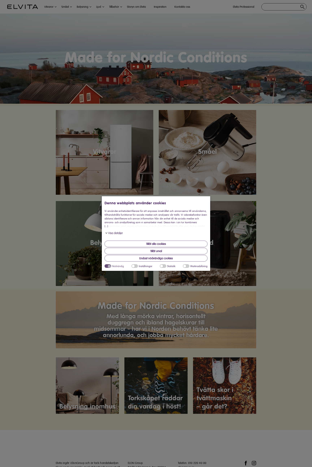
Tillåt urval (156, 251)
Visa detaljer (115, 233)
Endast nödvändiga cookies (156, 258)
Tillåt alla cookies (156, 244)
